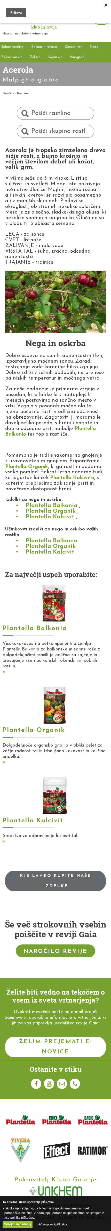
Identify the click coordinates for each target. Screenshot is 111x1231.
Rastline (8, 93)
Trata (94, 47)
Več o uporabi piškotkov (53, 1224)
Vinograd (77, 57)
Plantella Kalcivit (50, 517)
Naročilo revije (55, 951)
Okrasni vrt (73, 47)
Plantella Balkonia (51, 506)
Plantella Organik (26, 466)
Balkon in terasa (44, 47)
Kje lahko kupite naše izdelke (55, 881)
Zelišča (35, 57)
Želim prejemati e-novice (55, 1047)
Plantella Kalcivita (72, 477)
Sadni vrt (55, 57)
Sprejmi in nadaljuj (17, 1224)
